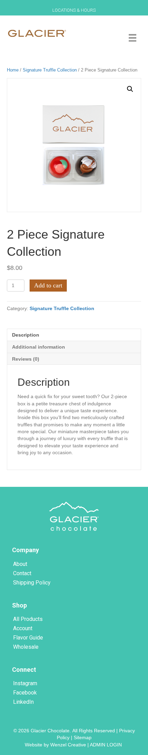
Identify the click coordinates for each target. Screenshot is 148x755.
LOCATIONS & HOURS (74, 10)
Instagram (25, 683)
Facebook (25, 692)
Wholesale (26, 647)
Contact (22, 573)
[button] (130, 89)
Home (13, 70)
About (20, 564)
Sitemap (83, 737)
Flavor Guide (28, 637)
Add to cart (48, 285)
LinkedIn (23, 702)
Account (22, 628)
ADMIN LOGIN (106, 744)
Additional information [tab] (38, 347)
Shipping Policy (32, 582)
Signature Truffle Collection (50, 70)
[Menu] (132, 37)
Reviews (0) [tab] (25, 359)
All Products (28, 619)
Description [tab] (25, 335)
